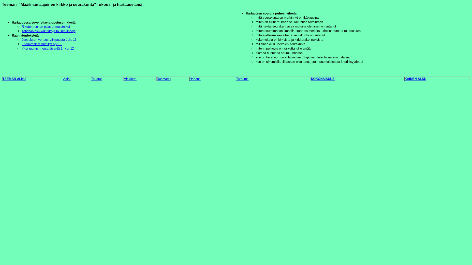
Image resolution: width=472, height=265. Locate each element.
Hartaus (195, 79)
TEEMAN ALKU (14, 79)
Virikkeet (130, 79)
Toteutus (242, 79)
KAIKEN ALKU (415, 79)
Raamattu (164, 79)
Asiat (67, 79)
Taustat (96, 79)
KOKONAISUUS (323, 79)
